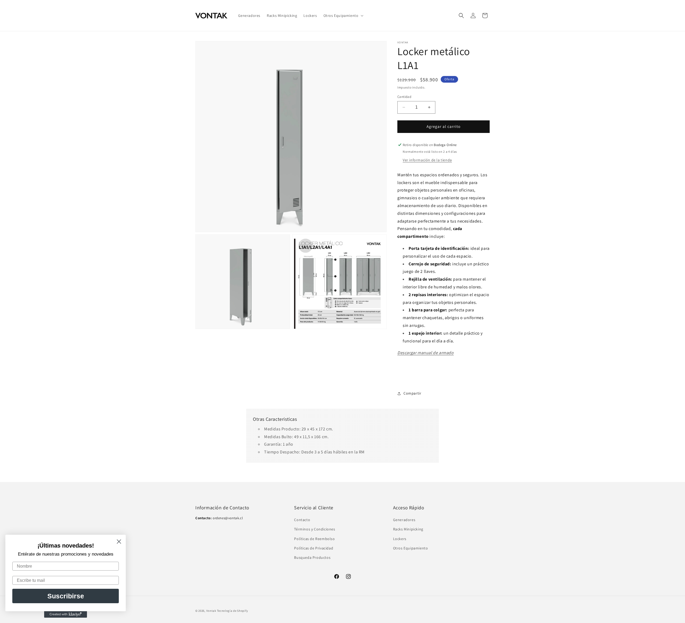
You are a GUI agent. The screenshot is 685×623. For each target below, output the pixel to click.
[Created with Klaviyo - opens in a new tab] (65, 614)
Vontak (211, 611)
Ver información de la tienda (427, 160)
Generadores (404, 520)
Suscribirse (65, 596)
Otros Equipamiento (410, 548)
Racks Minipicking (408, 529)
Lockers (399, 538)
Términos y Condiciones (314, 529)
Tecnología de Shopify (232, 611)
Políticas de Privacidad (313, 548)
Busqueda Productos (312, 557)
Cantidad (404, 96)
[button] (343, 15)
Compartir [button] (412, 393)
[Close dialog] (119, 541)
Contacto (302, 520)
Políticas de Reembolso (314, 538)
